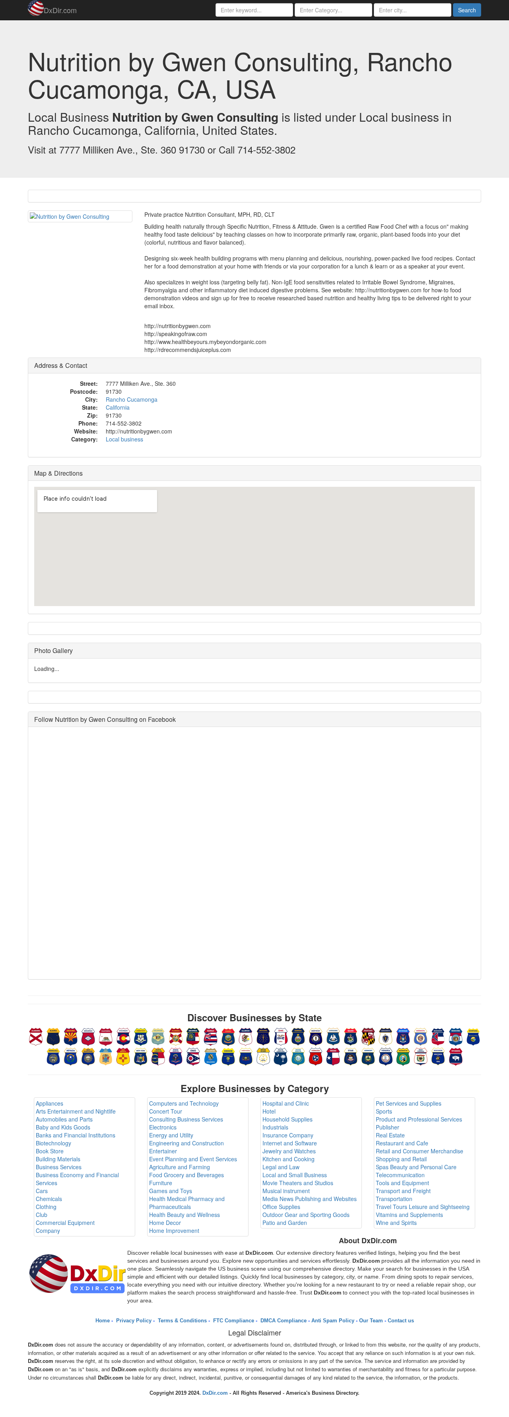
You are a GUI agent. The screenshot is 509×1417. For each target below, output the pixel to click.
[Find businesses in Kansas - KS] (298, 1036)
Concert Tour (165, 1111)
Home (102, 1321)
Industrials (275, 1127)
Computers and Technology (184, 1103)
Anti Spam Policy (332, 1321)
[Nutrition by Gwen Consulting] (80, 216)
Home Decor (165, 1223)
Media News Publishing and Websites (309, 1199)
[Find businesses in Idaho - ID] (228, 1036)
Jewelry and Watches (289, 1151)
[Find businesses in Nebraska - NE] (53, 1055)
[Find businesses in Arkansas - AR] (88, 1036)
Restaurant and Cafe (402, 1143)
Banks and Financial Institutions (75, 1135)
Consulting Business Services (186, 1119)
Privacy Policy (133, 1321)
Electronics (163, 1127)
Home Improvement (174, 1230)
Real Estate (390, 1135)
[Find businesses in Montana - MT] (473, 1036)
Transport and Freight (403, 1191)
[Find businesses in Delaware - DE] (158, 1036)
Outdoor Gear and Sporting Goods (306, 1215)
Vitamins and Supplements (409, 1215)
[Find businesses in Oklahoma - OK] (211, 1055)
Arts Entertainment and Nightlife (76, 1111)
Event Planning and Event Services (193, 1159)
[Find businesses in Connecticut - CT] (141, 1036)
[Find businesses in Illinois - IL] (246, 1036)
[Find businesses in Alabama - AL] (36, 1036)
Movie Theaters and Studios (297, 1183)
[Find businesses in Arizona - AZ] (71, 1036)
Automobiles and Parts (64, 1119)
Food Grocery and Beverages (186, 1175)
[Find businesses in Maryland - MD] (368, 1036)
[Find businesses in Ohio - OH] (193, 1055)
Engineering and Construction (186, 1143)
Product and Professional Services (419, 1119)
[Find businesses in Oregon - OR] (228, 1055)
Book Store (50, 1151)
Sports (384, 1111)
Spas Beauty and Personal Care (416, 1167)
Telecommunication (400, 1175)
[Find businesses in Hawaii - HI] (211, 1036)
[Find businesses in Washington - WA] (403, 1055)
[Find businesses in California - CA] (106, 1036)
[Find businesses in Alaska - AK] (53, 1036)
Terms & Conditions (181, 1321)
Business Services (59, 1167)
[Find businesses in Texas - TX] (333, 1055)
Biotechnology (53, 1143)
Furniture (160, 1183)
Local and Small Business (294, 1175)
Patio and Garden (284, 1223)
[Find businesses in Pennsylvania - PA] (246, 1055)
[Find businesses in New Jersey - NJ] (106, 1055)
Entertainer (163, 1151)
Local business (124, 439)
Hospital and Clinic (285, 1103)
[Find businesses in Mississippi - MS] (438, 1036)
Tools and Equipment (402, 1183)
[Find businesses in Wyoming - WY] (456, 1055)
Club (41, 1215)
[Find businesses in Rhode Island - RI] (263, 1055)
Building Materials (58, 1159)
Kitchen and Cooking (288, 1159)
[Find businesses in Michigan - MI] (403, 1036)
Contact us (401, 1321)
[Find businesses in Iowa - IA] (281, 1036)
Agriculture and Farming (179, 1167)
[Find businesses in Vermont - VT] (368, 1055)
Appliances (49, 1103)
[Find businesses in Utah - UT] (351, 1055)
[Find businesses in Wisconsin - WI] (438, 1055)
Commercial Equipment (65, 1223)
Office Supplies (281, 1207)
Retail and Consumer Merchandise (419, 1151)
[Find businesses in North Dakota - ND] (176, 1055)
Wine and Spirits (396, 1223)
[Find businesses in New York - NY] (141, 1055)
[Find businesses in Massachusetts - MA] (386, 1036)
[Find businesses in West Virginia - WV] (421, 1055)
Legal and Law (280, 1167)
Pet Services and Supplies (408, 1103)
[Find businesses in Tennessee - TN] (316, 1055)
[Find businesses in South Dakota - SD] (298, 1055)
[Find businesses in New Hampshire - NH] (88, 1055)
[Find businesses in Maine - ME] (351, 1036)
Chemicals (49, 1199)
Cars (42, 1191)
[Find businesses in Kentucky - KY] (316, 1036)
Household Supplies (287, 1119)
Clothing (46, 1207)
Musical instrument (286, 1191)
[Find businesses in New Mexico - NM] (123, 1055)
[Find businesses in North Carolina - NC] (158, 1055)
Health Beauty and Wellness (184, 1215)
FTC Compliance (233, 1321)
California (118, 407)
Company (48, 1230)
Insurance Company (287, 1135)
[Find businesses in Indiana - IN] (263, 1036)
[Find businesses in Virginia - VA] (386, 1055)
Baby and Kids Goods (63, 1127)
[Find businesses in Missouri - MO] (456, 1036)
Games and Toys (170, 1191)
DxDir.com (60, 10)
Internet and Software (289, 1143)
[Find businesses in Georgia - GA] (193, 1036)
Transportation (394, 1199)
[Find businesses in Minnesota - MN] (421, 1036)
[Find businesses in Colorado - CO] (123, 1036)
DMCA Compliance (283, 1321)
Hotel (269, 1111)
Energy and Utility (171, 1135)
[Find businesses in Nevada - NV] (71, 1055)
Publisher (387, 1127)
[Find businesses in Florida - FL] (176, 1036)
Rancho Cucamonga (131, 399)
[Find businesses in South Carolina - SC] (281, 1055)
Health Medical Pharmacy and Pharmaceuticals (187, 1203)
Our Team (371, 1321)
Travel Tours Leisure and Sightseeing (423, 1207)
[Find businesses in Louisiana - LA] (333, 1036)
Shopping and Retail (401, 1159)
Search (467, 10)
